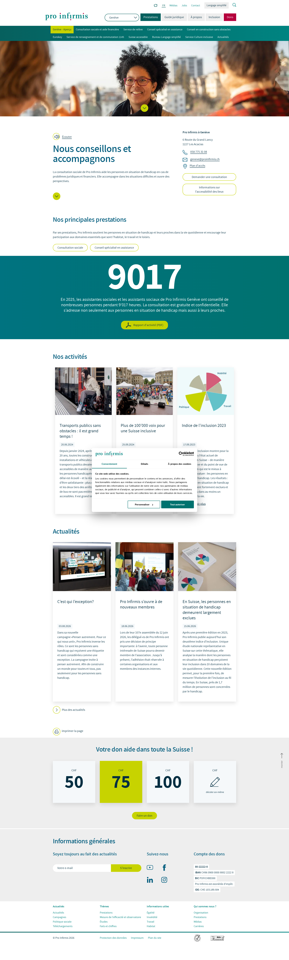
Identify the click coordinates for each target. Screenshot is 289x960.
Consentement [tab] (109, 463)
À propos (196, 17)
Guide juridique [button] (174, 17)
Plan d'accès (197, 166)
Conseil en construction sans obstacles (208, 29)
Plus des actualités (73, 710)
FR (163, 5)
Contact (195, 5)
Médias (173, 5)
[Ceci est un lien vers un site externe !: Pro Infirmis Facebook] (165, 868)
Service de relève (133, 29)
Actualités (223, 37)
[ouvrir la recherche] (232, 5)
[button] (144, 108)
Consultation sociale (70, 248)
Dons (230, 17)
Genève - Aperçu (61, 29)
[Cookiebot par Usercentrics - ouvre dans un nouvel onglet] (181, 454)
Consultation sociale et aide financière (97, 29)
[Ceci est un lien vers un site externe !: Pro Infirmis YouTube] (151, 868)
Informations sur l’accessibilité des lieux (209, 189)
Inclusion (214, 17)
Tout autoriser (177, 504)
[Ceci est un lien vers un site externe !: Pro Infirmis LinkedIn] (151, 880)
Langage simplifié (216, 5)
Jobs (184, 5)
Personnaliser (142, 504)
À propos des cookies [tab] (179, 463)
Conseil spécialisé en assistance (164, 29)
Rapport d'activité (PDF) (148, 325)
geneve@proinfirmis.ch (205, 159)
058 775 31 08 (198, 152)
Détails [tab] (144, 463)
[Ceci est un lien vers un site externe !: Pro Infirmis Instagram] (165, 880)
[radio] (74, 782)
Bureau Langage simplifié (166, 37)
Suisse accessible (138, 37)
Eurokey (57, 37)
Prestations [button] (149, 17)
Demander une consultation (209, 177)
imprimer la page (72, 731)
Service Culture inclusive (199, 37)
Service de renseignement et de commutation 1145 (95, 37)
